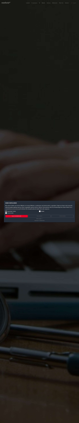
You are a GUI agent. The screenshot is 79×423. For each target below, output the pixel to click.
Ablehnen (39, 216)
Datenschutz (42, 220)
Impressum (37, 220)
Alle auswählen (16, 216)
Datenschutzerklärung (14, 209)
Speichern (62, 216)
